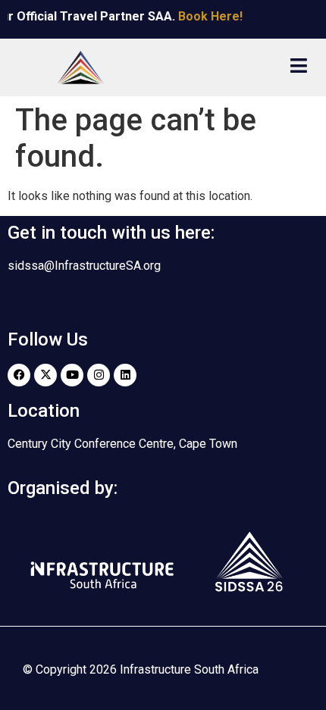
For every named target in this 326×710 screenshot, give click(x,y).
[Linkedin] (125, 375)
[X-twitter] (45, 375)
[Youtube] (72, 375)
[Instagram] (98, 375)
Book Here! (207, 16)
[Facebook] (19, 375)
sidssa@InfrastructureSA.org (84, 265)
